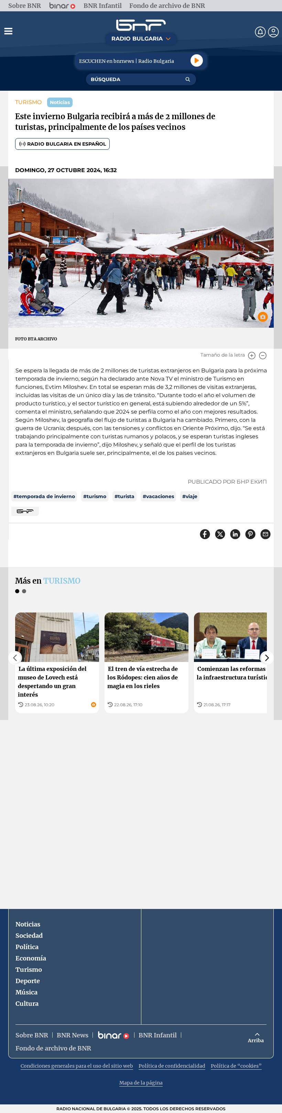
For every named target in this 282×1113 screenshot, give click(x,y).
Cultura (27, 1004)
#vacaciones (158, 496)
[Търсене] (187, 79)
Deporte (27, 981)
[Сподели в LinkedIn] (235, 534)
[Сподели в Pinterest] (250, 534)
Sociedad (29, 936)
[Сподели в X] (220, 534)
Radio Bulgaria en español (66, 144)
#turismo (94, 496)
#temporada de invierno (44, 496)
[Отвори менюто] (8, 31)
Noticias (27, 924)
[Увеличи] (252, 355)
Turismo (28, 970)
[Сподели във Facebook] (204, 534)
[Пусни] (197, 60)
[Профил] (273, 32)
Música (26, 992)
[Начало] (141, 25)
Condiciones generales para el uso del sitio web (77, 1066)
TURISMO (28, 102)
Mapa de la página (141, 1083)
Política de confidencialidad (172, 1066)
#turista (124, 496)
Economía (30, 958)
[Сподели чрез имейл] (265, 534)
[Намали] (263, 355)
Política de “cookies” (236, 1066)
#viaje (189, 496)
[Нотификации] (260, 32)
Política (27, 947)
